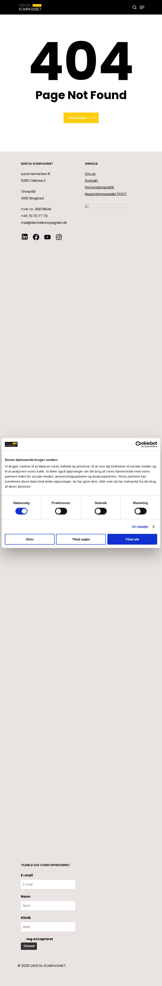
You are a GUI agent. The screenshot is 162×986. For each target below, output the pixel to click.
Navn (25, 896)
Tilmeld (29, 946)
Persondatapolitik (99, 187)
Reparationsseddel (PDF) (106, 194)
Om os (90, 173)
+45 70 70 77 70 (34, 216)
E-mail (27, 875)
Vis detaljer (140, 526)
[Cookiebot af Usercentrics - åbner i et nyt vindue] (138, 444)
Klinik (26, 917)
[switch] (61, 511)
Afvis (30, 539)
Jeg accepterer (39, 939)
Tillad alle (132, 539)
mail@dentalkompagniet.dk (44, 222)
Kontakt (91, 180)
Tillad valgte (81, 539)
